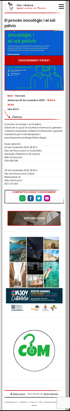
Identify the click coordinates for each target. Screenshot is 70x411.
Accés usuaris (19, 394)
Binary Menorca (51, 394)
